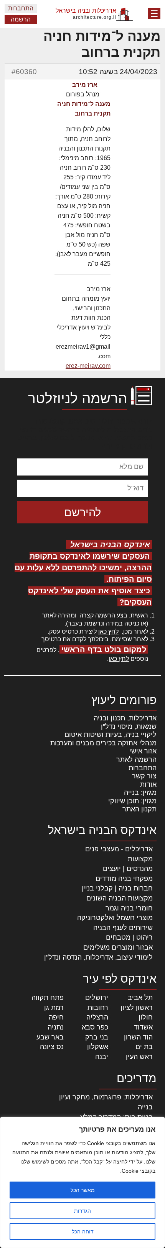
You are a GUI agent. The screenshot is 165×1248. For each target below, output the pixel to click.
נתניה (56, 1027)
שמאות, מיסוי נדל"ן (129, 726)
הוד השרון (138, 1037)
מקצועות (140, 859)
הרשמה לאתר (136, 759)
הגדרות (82, 1211)
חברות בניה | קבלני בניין (117, 888)
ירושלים (96, 997)
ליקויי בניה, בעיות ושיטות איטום (110, 734)
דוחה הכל (83, 1231)
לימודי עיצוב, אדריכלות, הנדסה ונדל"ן (98, 957)
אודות (148, 784)
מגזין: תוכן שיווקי (132, 801)
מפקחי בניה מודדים (124, 878)
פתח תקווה (47, 997)
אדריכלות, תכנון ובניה (125, 718)
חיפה (56, 1017)
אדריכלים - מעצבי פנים (119, 849)
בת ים (144, 1047)
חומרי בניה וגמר (129, 908)
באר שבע (50, 1037)
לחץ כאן (108, 631)
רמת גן (54, 1007)
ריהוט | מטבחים (129, 937)
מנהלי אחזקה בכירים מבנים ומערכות (103, 743)
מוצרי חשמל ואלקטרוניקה (115, 918)
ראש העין (139, 1057)
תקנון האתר (139, 809)
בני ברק (96, 1037)
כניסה (131, 623)
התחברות (20, 8)
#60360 (24, 72)
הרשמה (21, 19)
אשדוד (143, 1027)
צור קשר (144, 776)
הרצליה (97, 1017)
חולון (146, 1017)
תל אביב (140, 997)
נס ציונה (52, 1047)
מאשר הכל (83, 1190)
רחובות (97, 1007)
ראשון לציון (136, 1007)
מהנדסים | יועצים (128, 868)
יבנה (101, 1057)
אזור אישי (143, 751)
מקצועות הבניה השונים (119, 898)
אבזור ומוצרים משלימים (118, 947)
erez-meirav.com (88, 365)
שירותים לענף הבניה (123, 928)
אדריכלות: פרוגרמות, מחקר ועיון (106, 1097)
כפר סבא (95, 1027)
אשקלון (97, 1047)
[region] (82, 1182)
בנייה (145, 1107)
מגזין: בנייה (140, 792)
